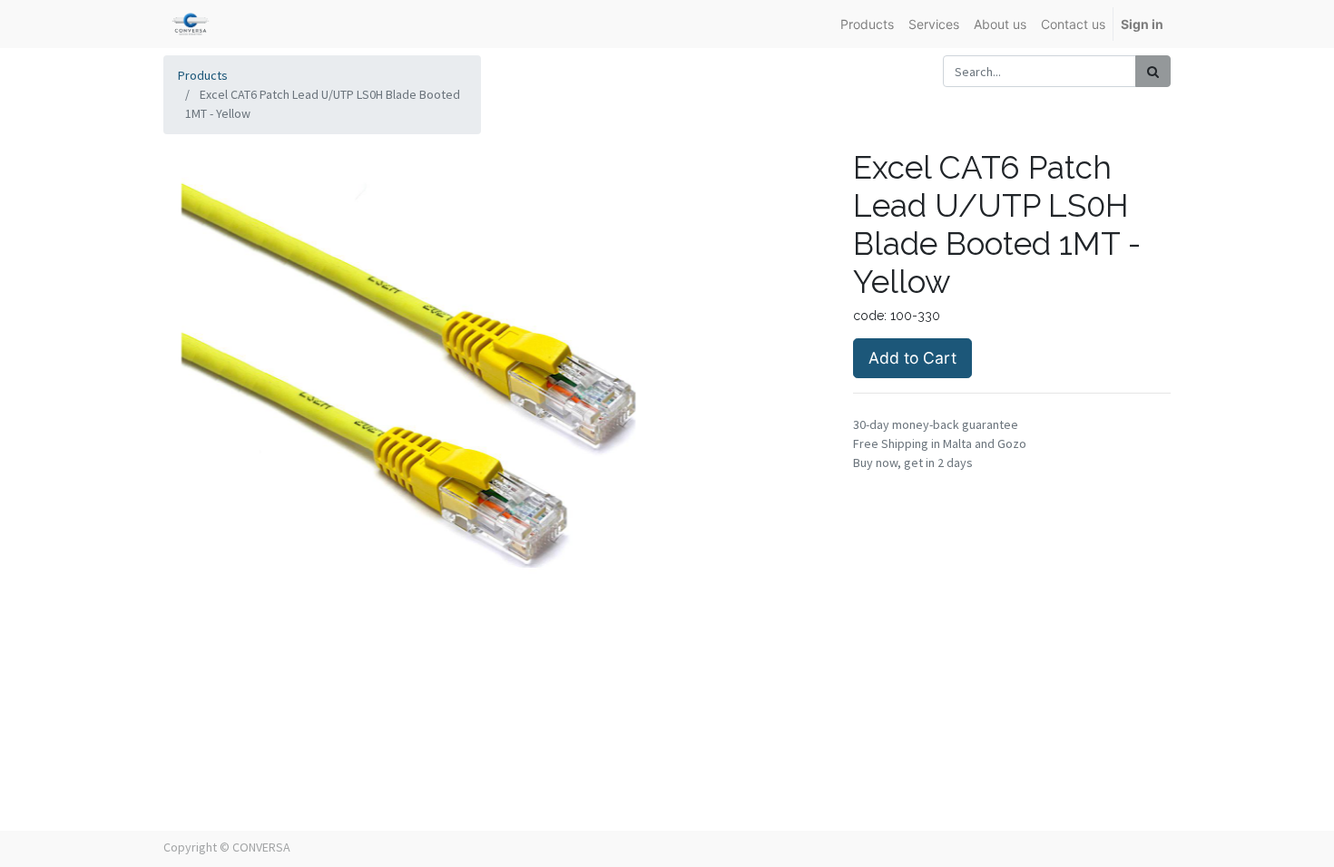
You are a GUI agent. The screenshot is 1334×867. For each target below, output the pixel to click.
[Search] (1153, 71)
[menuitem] (867, 24)
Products (203, 75)
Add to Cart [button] (912, 357)
